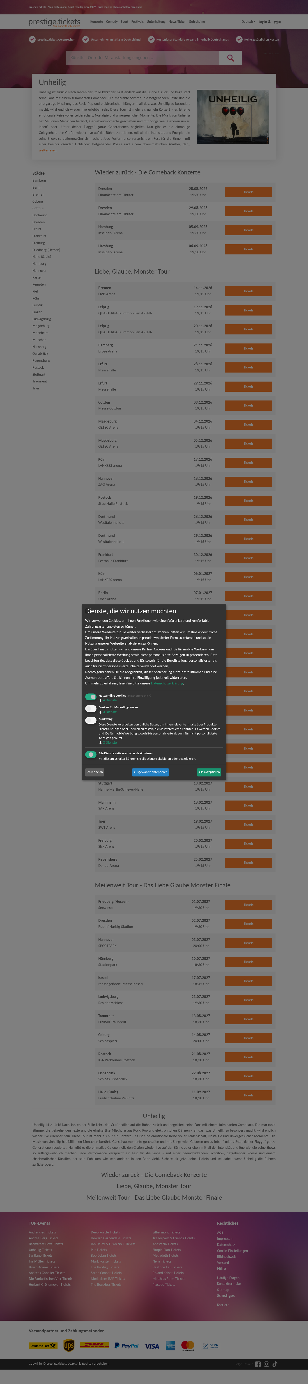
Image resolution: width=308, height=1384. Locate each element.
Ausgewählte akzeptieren (150, 772)
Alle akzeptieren (209, 772)
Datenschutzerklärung (167, 683)
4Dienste (108, 700)
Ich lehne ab (95, 772)
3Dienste (108, 712)
